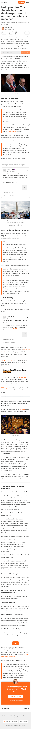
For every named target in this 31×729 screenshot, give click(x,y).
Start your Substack (11, 721)
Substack (7, 725)
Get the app (23, 721)
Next (25, 708)
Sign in (27, 2)
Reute (25, 377)
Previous (6, 708)
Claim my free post (15, 696)
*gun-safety (12, 131)
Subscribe (21, 2)
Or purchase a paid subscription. (15, 700)
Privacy (16, 716)
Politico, (21, 377)
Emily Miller (8, 27)
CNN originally (6, 388)
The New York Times (7, 360)
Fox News (22, 409)
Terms (20, 716)
